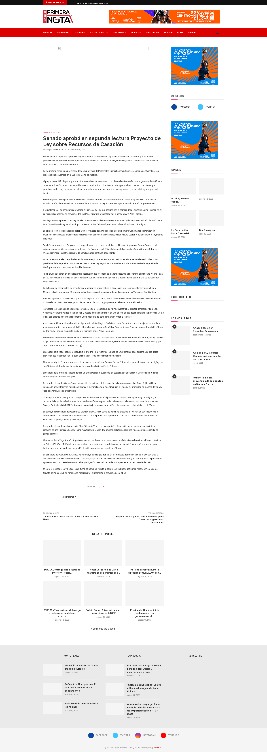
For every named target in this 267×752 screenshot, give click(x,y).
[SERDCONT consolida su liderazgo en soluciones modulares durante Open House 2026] (62, 593)
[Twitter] (207, 32)
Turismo (168, 33)
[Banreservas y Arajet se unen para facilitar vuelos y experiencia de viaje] (115, 670)
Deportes (136, 33)
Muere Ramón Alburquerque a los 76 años (81, 705)
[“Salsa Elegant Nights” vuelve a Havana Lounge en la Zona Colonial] (115, 689)
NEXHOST (158, 747)
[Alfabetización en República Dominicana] (180, 335)
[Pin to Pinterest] (120, 486)
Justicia (59, 132)
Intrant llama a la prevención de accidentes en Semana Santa (208, 381)
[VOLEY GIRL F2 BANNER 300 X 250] (194, 48)
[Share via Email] (123, 486)
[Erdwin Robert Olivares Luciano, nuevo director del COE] (103, 593)
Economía (80, 33)
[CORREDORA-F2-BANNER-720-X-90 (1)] (164, 11)
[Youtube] (213, 32)
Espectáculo (119, 33)
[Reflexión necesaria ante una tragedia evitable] (52, 670)
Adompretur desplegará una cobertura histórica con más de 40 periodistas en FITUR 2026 (143, 709)
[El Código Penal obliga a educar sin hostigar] (183, 186)
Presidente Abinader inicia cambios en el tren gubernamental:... (144, 613)
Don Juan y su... (208, 230)
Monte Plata (152, 33)
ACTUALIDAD (62, 33)
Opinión (192, 33)
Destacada (47, 132)
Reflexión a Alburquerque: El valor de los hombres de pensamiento (80, 687)
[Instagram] (210, 32)
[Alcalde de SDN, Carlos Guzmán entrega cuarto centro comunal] (180, 360)
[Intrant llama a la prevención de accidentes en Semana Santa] (180, 385)
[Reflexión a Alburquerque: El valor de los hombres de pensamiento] (52, 689)
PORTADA (47, 33)
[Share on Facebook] (113, 486)
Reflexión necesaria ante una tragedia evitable (81, 667)
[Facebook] (203, 32)
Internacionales (99, 33)
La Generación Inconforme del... (181, 232)
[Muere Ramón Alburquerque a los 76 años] (52, 708)
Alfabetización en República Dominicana (205, 330)
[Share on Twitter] (116, 486)
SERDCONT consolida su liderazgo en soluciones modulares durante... (62, 613)
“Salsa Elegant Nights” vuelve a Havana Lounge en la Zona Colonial (144, 688)
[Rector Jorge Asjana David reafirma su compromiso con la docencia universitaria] (103, 553)
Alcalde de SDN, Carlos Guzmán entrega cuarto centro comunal (207, 356)
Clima (180, 33)
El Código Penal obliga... (180, 200)
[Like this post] (107, 486)
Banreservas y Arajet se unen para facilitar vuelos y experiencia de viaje (144, 668)
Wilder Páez (58, 150)
